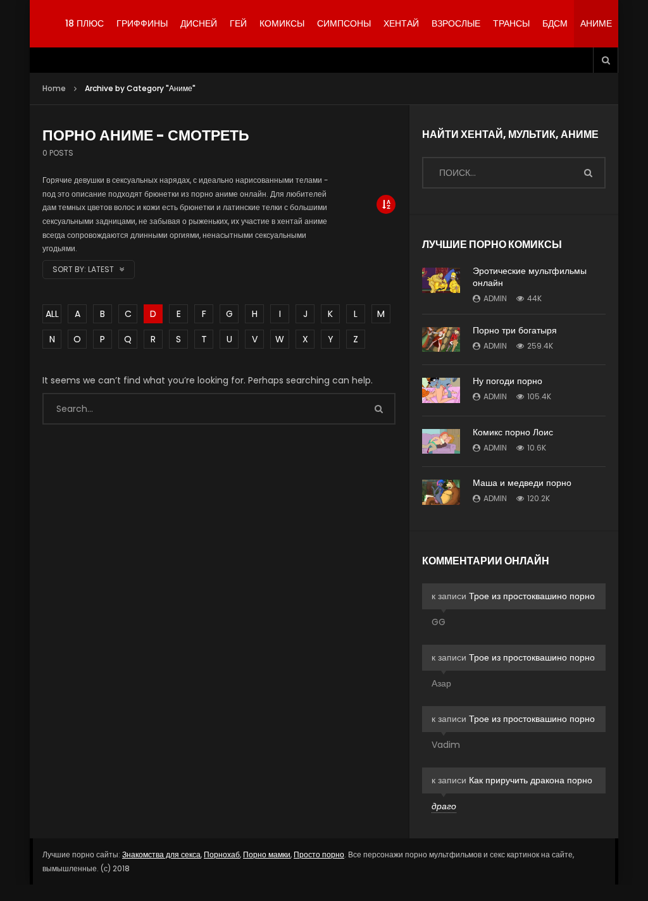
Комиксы (281, 23)
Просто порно (319, 854)
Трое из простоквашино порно (532, 596)
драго (444, 806)
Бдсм (555, 23)
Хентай (401, 23)
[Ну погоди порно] (441, 390)
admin (495, 298)
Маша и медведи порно (522, 482)
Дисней (198, 23)
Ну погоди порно (507, 381)
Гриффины (142, 23)
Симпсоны (344, 23)
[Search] (605, 60)
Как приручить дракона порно (530, 780)
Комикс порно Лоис (513, 432)
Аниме (596, 23)
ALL (52, 314)
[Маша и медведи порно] (441, 492)
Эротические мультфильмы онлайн (530, 276)
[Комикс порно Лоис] (441, 441)
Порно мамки (266, 854)
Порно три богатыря (515, 330)
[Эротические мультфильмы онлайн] (441, 280)
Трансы (511, 23)
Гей (238, 23)
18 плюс (84, 23)
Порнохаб (222, 854)
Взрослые (456, 23)
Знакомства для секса (161, 854)
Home (54, 88)
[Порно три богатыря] (441, 339)
